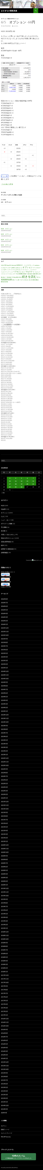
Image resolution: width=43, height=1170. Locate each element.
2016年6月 (4, 1040)
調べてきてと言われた (23, 279)
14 (33, 481)
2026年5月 (4, 610)
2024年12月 (5, 671)
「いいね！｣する (7, 184)
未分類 (3, 531)
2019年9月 (4, 899)
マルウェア (37, 272)
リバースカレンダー (11, 273)
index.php (13, 265)
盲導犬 (20, 277)
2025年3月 (4, 660)
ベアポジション (19, 272)
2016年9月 (4, 1029)
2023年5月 (4, 740)
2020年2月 (4, 881)
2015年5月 (4, 1087)
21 (33, 484)
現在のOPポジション (13, 18)
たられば (3, 267)
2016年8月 (4, 1033)
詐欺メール (15, 279)
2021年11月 (5, 805)
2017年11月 (5, 979)
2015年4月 (4, 1091)
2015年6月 (4, 1084)
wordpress (37, 265)
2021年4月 (4, 830)
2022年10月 (5, 765)
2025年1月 (4, 668)
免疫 (31, 273)
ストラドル (13, 269)
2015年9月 (4, 1073)
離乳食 (2, 281)
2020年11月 (5, 848)
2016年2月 (4, 1055)
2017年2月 (4, 1011)
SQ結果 (3, 509)
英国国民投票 (6, 279)
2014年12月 (5, 1105)
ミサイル (3, 273)
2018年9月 (4, 942)
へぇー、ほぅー (6, 520)
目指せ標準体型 (6, 542)
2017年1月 (4, 1015)
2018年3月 (4, 964)
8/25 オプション (6, 234)
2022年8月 (4, 772)
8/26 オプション (6, 229)
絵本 (2, 545)
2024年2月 (4, 707)
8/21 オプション (6, 245)
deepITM (9, 265)
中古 (17, 273)
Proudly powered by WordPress (9, 1167)
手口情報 (4, 527)
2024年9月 (4, 682)
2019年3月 (4, 921)
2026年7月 (4, 602)
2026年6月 (4, 606)
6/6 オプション (6, 201)
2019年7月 (4, 906)
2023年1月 (4, 754)
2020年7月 (4, 863)
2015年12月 (5, 1062)
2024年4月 (4, 700)
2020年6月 (4, 867)
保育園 (20, 274)
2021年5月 (4, 827)
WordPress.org (5, 1137)
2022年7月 (4, 776)
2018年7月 (4, 950)
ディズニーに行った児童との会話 (11, 194)
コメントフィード (6, 1133)
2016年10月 (5, 1026)
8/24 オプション (6, 239)
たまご (3, 516)
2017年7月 (4, 993)
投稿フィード (5, 1129)
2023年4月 (4, 744)
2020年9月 (4, 856)
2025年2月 (4, 664)
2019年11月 (5, 892)
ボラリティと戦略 (6, 523)
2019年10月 (5, 895)
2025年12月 (5, 628)
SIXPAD (18, 265)
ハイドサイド (33, 269)
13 (27, 481)
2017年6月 (4, 997)
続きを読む (29, 276)
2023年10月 (5, 722)
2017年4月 (4, 1004)
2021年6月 (4, 823)
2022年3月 (4, 791)
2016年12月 (5, 1018)
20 (27, 484)
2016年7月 (4, 1037)
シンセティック (5, 269)
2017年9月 (4, 986)
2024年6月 (4, 693)
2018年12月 (5, 932)
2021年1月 (4, 841)
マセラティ (29, 272)
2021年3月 (4, 834)
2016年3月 (4, 1051)
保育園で (25, 273)
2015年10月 (5, 1069)
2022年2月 (4, 794)
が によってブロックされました (19, 1157)
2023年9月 (4, 725)
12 (21, 481)
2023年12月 (5, 715)
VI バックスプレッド (27, 265)
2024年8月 (4, 686)
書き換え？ (3, 277)
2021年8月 (4, 816)
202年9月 (4, 1113)
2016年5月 (4, 1044)
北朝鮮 (34, 273)
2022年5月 (4, 783)
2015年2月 (4, 1098)
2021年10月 (5, 809)
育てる (38, 277)
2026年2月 (4, 621)
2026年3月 (4, 617)
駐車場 (6, 281)
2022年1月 (4, 798)
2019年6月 (4, 910)
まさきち (15, 26)
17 (10, 484)
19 (21, 484)
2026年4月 (4, 613)
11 (15, 481)
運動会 (37, 279)
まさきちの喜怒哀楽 (9, 11)
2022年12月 (5, 758)
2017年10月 (5, 982)
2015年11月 (5, 1065)
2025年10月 (5, 635)
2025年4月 (4, 657)
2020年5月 (4, 870)
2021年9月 (4, 812)
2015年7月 (4, 1080)
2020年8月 (4, 859)
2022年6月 (4, 780)
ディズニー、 (26, 269)
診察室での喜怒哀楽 (7, 549)
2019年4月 (4, 917)
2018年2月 (4, 968)
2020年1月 (4, 885)
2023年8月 (4, 729)
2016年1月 (4, 1058)
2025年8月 (4, 642)
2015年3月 (4, 1094)
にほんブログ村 (6, 577)
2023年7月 (4, 733)
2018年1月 (4, 971)
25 (15, 487)
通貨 (34, 279)
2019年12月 (5, 888)
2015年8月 (4, 1076)
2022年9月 (4, 769)
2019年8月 (4, 903)
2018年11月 (5, 935)
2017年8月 (4, 990)
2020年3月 (4, 877)
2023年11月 (5, 718)
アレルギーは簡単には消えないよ (14, 267)
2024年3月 (4, 704)
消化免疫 (9, 277)
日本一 (40, 273)
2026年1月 (4, 624)
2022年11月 (5, 762)
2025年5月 (4, 653)
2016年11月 (5, 1022)
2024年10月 (5, 678)
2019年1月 (4, 928)
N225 (2, 505)
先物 (28, 273)
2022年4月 (4, 787)
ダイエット (19, 269)
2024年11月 (5, 675)
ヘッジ (11, 272)
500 (5, 265)
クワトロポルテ (36, 267)
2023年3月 (4, 747)
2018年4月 (4, 961)
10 (10, 481)
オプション (4, 18)
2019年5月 (4, 914)
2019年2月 (4, 924)
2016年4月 (4, 1047)
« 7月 (3, 493)
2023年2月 (4, 751)
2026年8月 (4, 599)
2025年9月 (4, 639)
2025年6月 (4, 649)
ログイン (4, 1126)
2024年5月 (4, 696)
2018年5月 (4, 957)
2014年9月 (4, 1109)
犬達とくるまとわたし (8, 534)
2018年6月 (4, 953)
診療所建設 (4, 552)
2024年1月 (4, 711)
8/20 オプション (6, 250)
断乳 (37, 273)
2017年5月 (4, 1000)
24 (10, 487)
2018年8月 (4, 946)
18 (15, 484)
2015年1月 (4, 1102)
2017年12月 (5, 975)
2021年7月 (4, 819)
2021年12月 (5, 801)
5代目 (2, 265)
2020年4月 (4, 874)
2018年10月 (5, 939)
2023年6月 (4, 736)
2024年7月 (4, 689)
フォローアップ (5, 272)
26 (21, 487)
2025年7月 (4, 646)
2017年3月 (4, 1008)
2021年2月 (4, 838)
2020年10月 (5, 852)
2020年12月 (5, 845)
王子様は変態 (15, 277)
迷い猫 (30, 279)
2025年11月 (5, 631)
